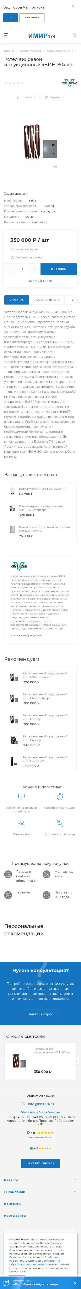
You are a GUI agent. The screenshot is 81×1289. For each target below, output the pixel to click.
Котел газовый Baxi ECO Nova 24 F (43, 488)
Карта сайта (15, 1216)
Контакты (12, 1204)
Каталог (11, 1180)
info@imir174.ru (41, 1104)
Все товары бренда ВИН (27, 635)
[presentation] (77, 300)
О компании (14, 1192)
